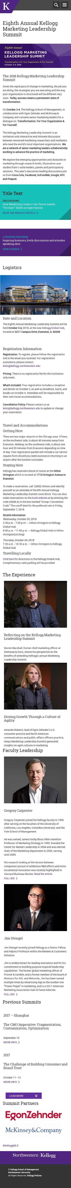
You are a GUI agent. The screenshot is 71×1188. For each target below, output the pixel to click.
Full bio (9, 994)
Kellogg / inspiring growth (25, 1160)
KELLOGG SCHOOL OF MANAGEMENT (10, 11)
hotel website (39, 498)
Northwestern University (47, 1160)
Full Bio (9, 878)
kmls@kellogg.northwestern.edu (21, 366)
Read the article (43, 874)
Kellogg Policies (34, 1175)
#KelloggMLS (10, 1145)
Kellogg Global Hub (53, 328)
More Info (10, 1042)
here (11, 559)
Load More (16, 1096)
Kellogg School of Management (24, 1169)
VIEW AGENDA (11, 249)
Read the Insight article (19, 213)
